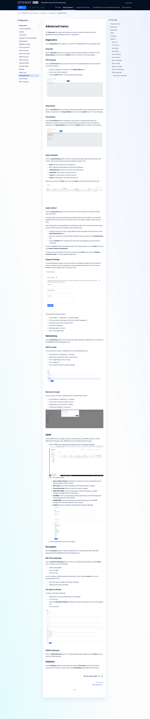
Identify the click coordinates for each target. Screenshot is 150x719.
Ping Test (49, 49)
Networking (51, 336)
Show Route (50, 106)
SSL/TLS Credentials (54, 558)
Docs (19, 13)
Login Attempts (52, 155)
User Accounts (96, 685)
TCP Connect (51, 60)
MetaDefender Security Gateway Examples (106, 7)
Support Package (52, 260)
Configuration (43, 13)
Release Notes (126, 7)
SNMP (48, 435)
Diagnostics (51, 40)
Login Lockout (51, 208)
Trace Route (50, 117)
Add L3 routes (51, 347)
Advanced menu (62, 13)
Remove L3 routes (53, 392)
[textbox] (74, 350)
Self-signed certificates (53, 590)
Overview (58, 7)
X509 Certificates (52, 650)
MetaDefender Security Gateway (53, 3)
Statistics (50, 661)
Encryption (51, 547)
